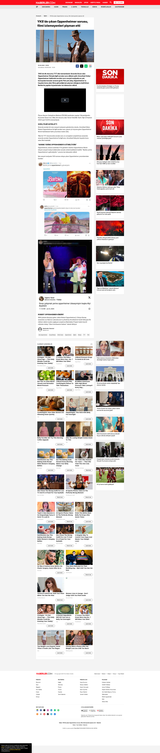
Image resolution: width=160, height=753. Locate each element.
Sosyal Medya (52, 334)
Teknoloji (60, 684)
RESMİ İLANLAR (106, 7)
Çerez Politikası (106, 687)
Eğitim (45, 16)
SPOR (86, 2)
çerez (2, 746)
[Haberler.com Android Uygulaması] (92, 710)
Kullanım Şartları (106, 682)
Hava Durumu (83, 682)
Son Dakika (39, 689)
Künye (114, 673)
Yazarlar (60, 692)
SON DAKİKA (46, 7)
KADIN (56, 7)
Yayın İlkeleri (121, 673)
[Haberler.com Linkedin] (51, 710)
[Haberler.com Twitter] (44, 710)
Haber (74, 725)
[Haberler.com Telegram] (51, 714)
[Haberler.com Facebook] (41, 710)
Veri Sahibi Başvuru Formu (109, 692)
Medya (79, 334)
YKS (88, 334)
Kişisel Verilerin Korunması (109, 689)
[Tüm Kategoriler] (37, 7)
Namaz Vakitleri (84, 684)
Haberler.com (83, 679)
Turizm (60, 689)
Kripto (37, 692)
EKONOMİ (69, 2)
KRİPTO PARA (95, 2)
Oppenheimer (68, 334)
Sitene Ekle (105, 701)
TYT (84, 334)
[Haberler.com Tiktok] (47, 714)
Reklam (104, 673)
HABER (105, 2)
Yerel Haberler (62, 694)
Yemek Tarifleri (84, 694)
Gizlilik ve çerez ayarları (68, 728)
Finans (59, 687)
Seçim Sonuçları (84, 687)
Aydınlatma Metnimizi (14, 749)
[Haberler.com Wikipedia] (41, 714)
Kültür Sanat (60, 334)
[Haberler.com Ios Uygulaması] (84, 710)
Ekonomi (38, 682)
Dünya (37, 696)
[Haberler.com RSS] (37, 714)
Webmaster (105, 694)
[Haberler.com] (44, 674)
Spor (37, 684)
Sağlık (59, 682)
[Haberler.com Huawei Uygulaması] (100, 710)
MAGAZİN (78, 2)
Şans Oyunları (83, 689)
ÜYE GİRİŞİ (120, 2)
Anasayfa (38, 16)
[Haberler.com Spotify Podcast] (58, 710)
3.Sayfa (38, 694)
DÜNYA (94, 7)
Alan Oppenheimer (43, 334)
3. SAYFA (74, 7)
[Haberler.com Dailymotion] (55, 714)
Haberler (38, 679)
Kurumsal (104, 679)
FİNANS (64, 7)
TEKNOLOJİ (84, 7)
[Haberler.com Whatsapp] (55, 710)
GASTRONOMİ (119, 7)
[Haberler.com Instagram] (47, 710)
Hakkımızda (97, 673)
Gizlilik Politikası (106, 684)
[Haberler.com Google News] (37, 710)
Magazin (38, 687)
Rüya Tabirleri (83, 692)
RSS (103, 699)
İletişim (109, 673)
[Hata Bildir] (77, 728)
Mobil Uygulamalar (107, 696)
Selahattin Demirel (48, 328)
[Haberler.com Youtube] (44, 714)
